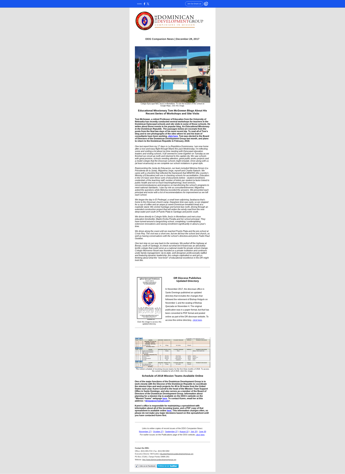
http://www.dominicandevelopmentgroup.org (159, 460)
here (165, 398)
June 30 (202, 432)
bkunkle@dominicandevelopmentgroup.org (176, 454)
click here (173, 136)
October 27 (158, 432)
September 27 (171, 432)
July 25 (194, 432)
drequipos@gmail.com (157, 401)
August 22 (184, 432)
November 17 (145, 432)
